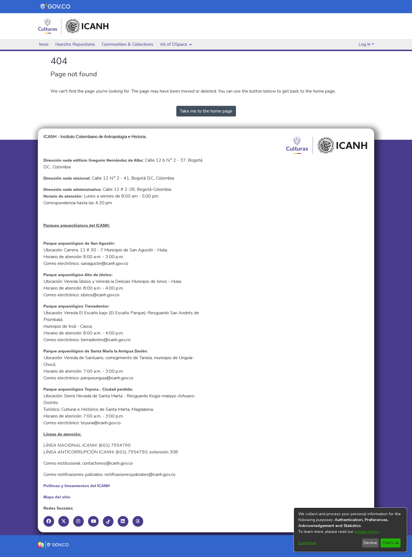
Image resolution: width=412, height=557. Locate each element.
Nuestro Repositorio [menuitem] (75, 44)
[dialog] (350, 529)
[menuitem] (175, 44)
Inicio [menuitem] (43, 44)
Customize (307, 542)
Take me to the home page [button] (206, 111)
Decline (370, 542)
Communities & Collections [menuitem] (127, 44)
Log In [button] (365, 44)
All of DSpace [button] (173, 44)
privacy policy (366, 531)
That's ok (390, 542)
